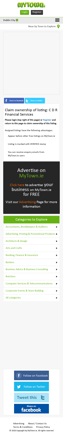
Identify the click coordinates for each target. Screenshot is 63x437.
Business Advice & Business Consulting (27, 269)
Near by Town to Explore (42, 26)
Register (36, 12)
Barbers (10, 262)
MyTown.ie (31, 176)
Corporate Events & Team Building (24, 290)
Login (25, 12)
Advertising (27, 202)
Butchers (10, 276)
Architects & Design (16, 241)
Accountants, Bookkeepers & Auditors (27, 226)
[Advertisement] (31, 63)
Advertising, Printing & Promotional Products (30, 234)
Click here (17, 185)
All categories (13, 297)
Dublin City (9, 20)
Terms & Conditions (23, 427)
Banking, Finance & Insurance (22, 255)
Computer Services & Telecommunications (29, 283)
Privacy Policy (43, 427)
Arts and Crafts (14, 248)
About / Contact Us (37, 423)
